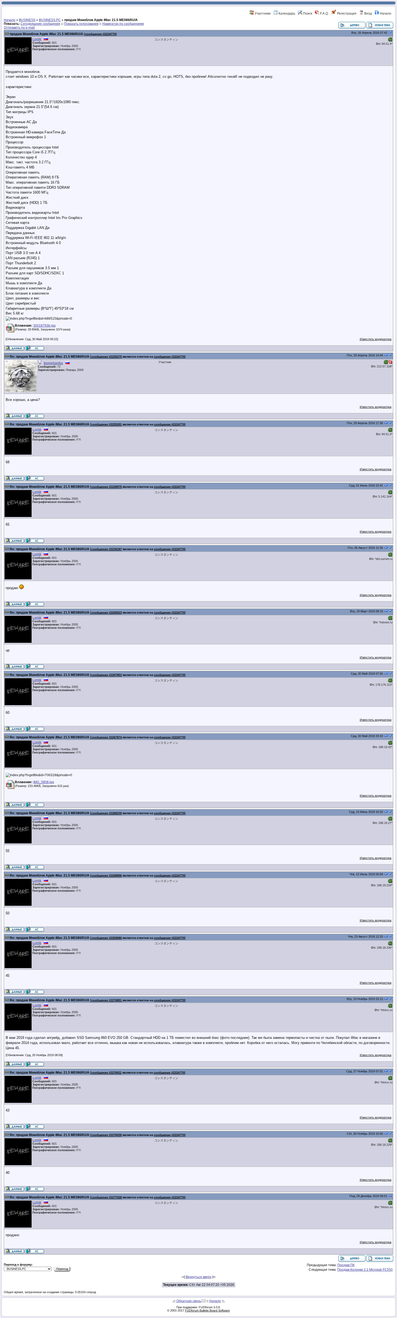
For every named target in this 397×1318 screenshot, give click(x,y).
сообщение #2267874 (106, 737)
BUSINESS (27, 20)
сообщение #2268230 (106, 813)
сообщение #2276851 (106, 1000)
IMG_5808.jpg (43, 782)
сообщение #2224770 (100, 34)
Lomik (36, 39)
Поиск (307, 13)
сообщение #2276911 (106, 1072)
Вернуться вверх (198, 1277)
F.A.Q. (324, 13)
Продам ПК (346, 1265)
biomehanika (53, 363)
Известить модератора (375, 339)
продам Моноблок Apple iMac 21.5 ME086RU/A (46, 34)
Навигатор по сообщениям (123, 24)
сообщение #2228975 (106, 486)
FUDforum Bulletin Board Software (207, 1310)
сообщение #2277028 (106, 1197)
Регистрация (346, 13)
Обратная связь (188, 1301)
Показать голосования (81, 24)
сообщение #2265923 (106, 612)
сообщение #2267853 (106, 675)
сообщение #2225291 (106, 424)
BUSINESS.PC (50, 20)
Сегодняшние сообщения (40, 24)
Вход (368, 13)
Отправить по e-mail (19, 27)
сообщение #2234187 (106, 549)
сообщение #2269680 (106, 938)
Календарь (286, 13)
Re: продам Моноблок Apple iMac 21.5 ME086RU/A (49, 357)
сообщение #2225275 (106, 356)
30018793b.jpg (44, 325)
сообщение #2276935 (106, 1135)
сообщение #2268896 (106, 875)
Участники (262, 13)
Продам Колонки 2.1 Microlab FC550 (365, 1270)
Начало (385, 13)
